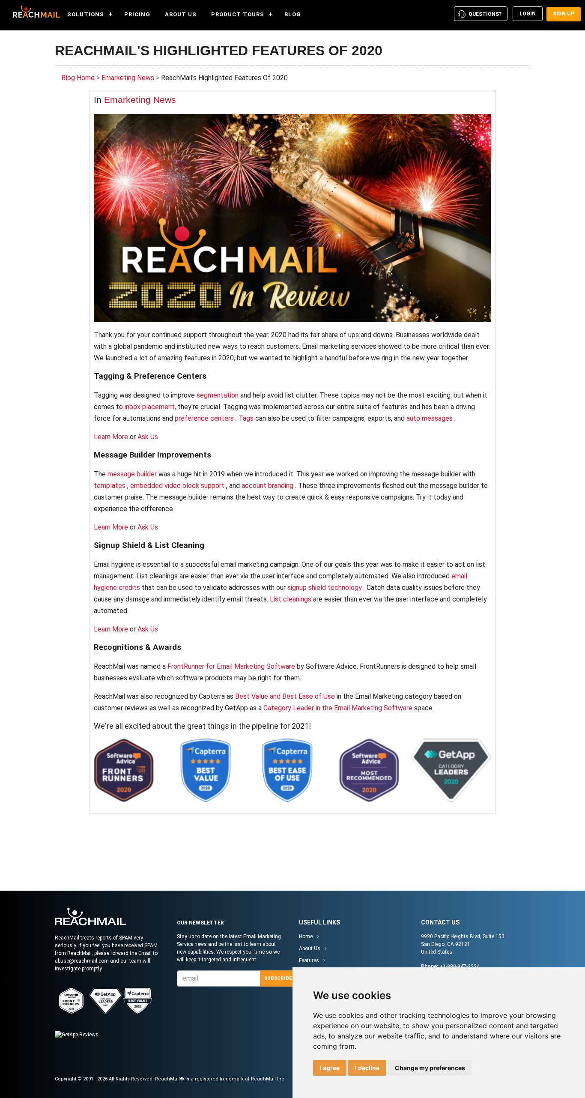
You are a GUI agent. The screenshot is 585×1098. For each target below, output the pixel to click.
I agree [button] (330, 1067)
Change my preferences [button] (430, 1067)
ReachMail (34, 11)
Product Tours (237, 14)
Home (306, 936)
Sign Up (563, 14)
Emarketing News (127, 78)
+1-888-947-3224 (459, 966)
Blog (292, 14)
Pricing (137, 14)
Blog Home (78, 78)
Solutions (85, 14)
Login (527, 14)
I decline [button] (367, 1067)
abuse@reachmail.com (82, 961)
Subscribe (278, 978)
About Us (181, 14)
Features (309, 960)
